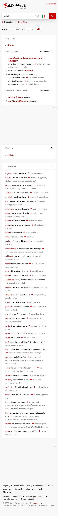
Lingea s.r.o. (37, 503)
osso (7, 271)
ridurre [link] (10, 45)
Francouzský (18, 486)
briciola (8, 178)
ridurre (8, 213)
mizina (8, 424)
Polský (40, 489)
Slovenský (19, 489)
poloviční (9, 307)
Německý (39, 486)
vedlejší (18, 101)
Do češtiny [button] (8, 22)
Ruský (48, 486)
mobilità (8, 197)
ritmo (7, 237)
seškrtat (8, 375)
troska (8, 395)
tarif (7, 342)
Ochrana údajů (27, 499)
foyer (20, 97)
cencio (8, 185)
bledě (7, 402)
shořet (8, 318)
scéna (25, 101)
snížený (24, 58)
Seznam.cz (51, 4)
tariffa (7, 264)
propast (8, 431)
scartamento (10, 249)
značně (8, 357)
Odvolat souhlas (11, 499)
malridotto (9, 155)
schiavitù (9, 256)
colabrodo (9, 280)
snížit (7, 333)
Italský (29, 486)
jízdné (8, 302)
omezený (13, 61)
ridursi (8, 232)
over (7, 201)
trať (6, 349)
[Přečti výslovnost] (38, 29)
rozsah (8, 314)
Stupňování (44, 51)
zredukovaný (35, 58)
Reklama (7, 496)
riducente (9, 209)
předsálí (12, 97)
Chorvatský (8, 492)
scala (7, 241)
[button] (29, 148)
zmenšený (13, 58)
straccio (8, 295)
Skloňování (44, 90)
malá (10, 101)
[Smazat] (32, 16)
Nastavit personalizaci (35, 496)
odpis (7, 368)
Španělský (7, 489)
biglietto (8, 173)
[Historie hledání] (37, 16)
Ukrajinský (30, 489)
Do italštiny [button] (22, 22)
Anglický (6, 486)
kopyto (8, 413)
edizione (9, 193)
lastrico (8, 287)
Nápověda (17, 496)
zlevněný (28, 70)
